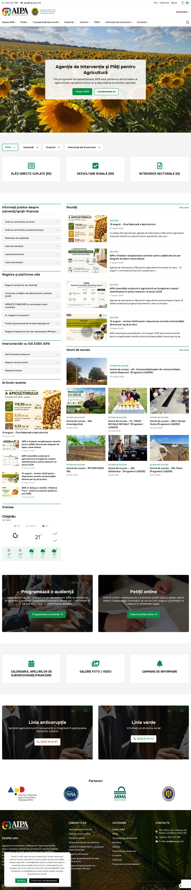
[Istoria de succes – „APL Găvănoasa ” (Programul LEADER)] (127, 448)
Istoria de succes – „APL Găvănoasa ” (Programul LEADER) (126, 470)
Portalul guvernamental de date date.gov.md (27, 323)
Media (23, 22)
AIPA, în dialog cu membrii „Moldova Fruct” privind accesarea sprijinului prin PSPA (39, 490)
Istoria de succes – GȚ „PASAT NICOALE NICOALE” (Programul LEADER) (125, 424)
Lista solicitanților (14, 262)
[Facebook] (182, 2)
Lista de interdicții (14, 246)
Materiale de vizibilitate (17, 238)
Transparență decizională (45, 22)
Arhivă (174, 3)
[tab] (10, 147)
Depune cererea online (16, 362)
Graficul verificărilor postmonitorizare (24, 230)
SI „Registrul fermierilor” (17, 315)
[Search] (187, 22)
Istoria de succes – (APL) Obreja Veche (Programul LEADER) (167, 423)
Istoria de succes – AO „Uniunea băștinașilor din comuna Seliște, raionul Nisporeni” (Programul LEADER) (145, 371)
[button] (5, 79)
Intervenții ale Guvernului (118, 22)
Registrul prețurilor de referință (21, 285)
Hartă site (164, 3)
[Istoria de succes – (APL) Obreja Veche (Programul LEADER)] (169, 401)
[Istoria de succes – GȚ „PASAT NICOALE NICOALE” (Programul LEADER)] (127, 401)
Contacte (141, 22)
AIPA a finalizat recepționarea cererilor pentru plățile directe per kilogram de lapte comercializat (41, 444)
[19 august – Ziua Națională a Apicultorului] (31, 409)
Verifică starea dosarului (17, 354)
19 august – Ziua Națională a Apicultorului (25, 432)
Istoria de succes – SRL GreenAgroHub (79, 423)
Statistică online (13, 370)
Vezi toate (184, 207)
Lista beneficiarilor (14, 254)
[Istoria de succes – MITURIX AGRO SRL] (85, 448)
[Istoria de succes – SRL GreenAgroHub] (85, 401)
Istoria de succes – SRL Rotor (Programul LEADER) (166, 470)
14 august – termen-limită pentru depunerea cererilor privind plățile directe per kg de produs (39, 476)
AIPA (156, 3)
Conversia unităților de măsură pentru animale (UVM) (28, 295)
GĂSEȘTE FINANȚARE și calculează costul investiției (26, 306)
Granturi (84, 22)
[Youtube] (187, 2)
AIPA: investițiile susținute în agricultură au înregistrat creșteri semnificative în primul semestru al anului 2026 (39, 460)
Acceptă (21, 880)
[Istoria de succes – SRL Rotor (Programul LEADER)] (169, 448)
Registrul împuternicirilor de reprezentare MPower (30, 331)
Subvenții (69, 22)
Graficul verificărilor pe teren (20, 222)
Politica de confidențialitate (44, 880)
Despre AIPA (8, 22)
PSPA (96, 22)
